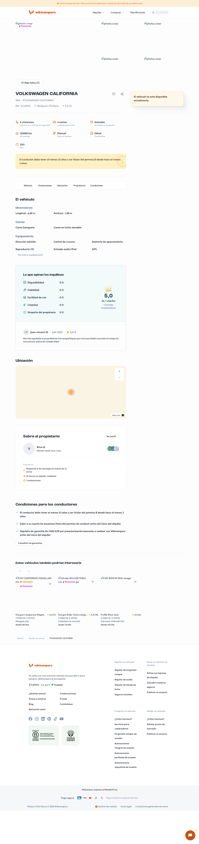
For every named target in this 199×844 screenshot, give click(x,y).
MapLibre (116, 415)
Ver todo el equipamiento (30, 255)
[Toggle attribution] (123, 415)
